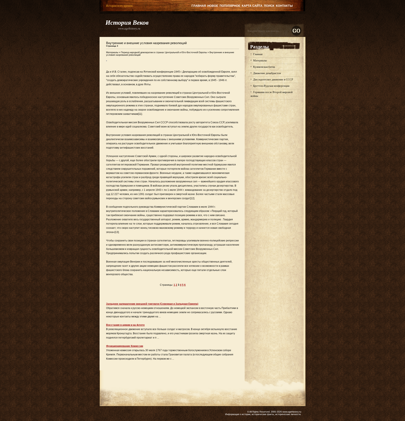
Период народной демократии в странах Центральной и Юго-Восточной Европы (164, 52)
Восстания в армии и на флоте (125, 325)
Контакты (284, 5)
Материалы (112, 52)
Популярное (230, 5)
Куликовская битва (264, 67)
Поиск (269, 5)
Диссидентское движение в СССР (273, 79)
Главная (199, 5)
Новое (212, 5)
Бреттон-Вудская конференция (271, 86)
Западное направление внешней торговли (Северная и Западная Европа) (152, 303)
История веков (126, 22)
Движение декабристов (267, 73)
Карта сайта (252, 5)
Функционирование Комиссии (124, 346)
